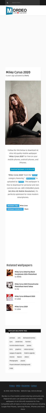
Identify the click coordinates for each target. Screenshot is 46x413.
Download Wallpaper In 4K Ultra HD (22, 169)
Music (35, 175)
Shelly (26, 76)
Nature (19, 357)
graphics (18, 349)
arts (19, 338)
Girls (11, 349)
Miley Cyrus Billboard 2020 (25, 296)
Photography (14, 361)
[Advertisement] (23, 43)
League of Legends (15, 353)
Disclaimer (25, 386)
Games (29, 345)
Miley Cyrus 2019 (21, 307)
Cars (11, 342)
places (23, 361)
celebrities (19, 342)
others (27, 357)
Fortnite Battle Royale (17, 345)
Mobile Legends (29, 353)
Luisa (19, 299)
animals (12, 338)
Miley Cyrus (31, 178)
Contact (34, 386)
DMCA (18, 386)
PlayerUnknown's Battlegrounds (20, 364)
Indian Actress (28, 349)
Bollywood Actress (29, 338)
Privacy (12, 386)
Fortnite (28, 342)
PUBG (11, 368)
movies (12, 357)
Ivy (18, 289)
